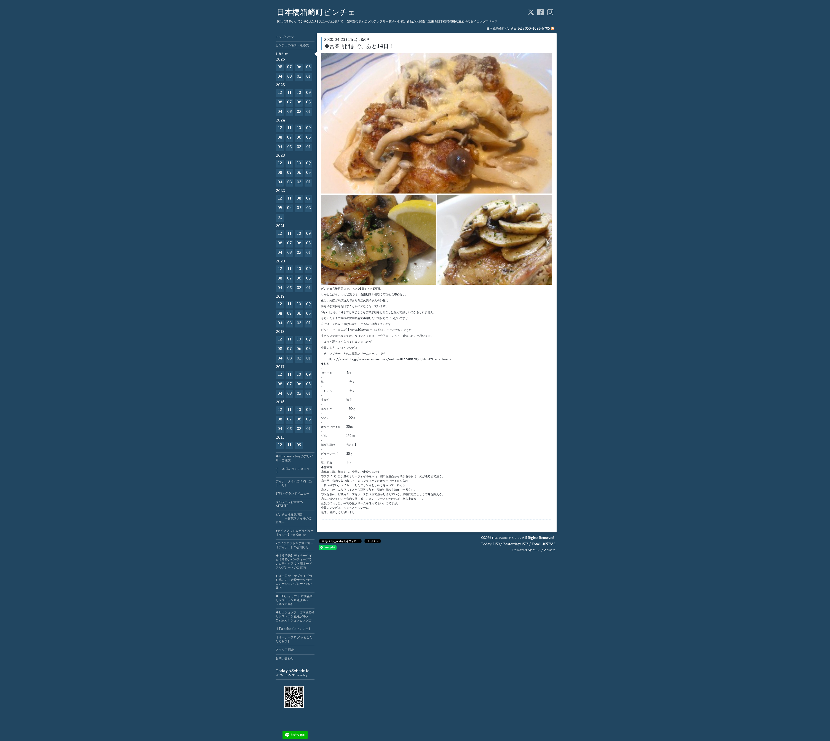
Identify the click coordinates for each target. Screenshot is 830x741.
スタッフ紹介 (285, 650)
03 (289, 77)
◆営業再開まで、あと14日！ (359, 47)
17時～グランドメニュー (292, 494)
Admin (549, 550)
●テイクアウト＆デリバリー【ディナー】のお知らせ (295, 545)
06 (299, 67)
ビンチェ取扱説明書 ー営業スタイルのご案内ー (294, 518)
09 (308, 93)
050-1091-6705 (537, 29)
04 (280, 77)
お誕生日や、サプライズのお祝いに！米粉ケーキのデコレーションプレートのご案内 (294, 582)
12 (280, 93)
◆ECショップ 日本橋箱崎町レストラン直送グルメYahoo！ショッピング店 (295, 616)
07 (289, 67)
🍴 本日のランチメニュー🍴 (294, 471)
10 (299, 93)
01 (308, 77)
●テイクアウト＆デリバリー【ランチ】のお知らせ (295, 533)
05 (308, 67)
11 (289, 93)
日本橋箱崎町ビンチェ (316, 13)
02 (299, 77)
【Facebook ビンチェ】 (293, 629)
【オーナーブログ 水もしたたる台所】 (294, 639)
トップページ (285, 37)
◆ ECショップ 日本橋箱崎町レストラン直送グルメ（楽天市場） (294, 600)
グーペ (536, 550)
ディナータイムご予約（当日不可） (294, 483)
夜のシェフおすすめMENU (289, 504)
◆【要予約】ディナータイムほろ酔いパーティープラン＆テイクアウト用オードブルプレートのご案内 (294, 562)
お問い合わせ (285, 658)
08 (280, 67)
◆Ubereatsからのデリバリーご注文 (294, 458)
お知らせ (282, 54)
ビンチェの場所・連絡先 (292, 45)
